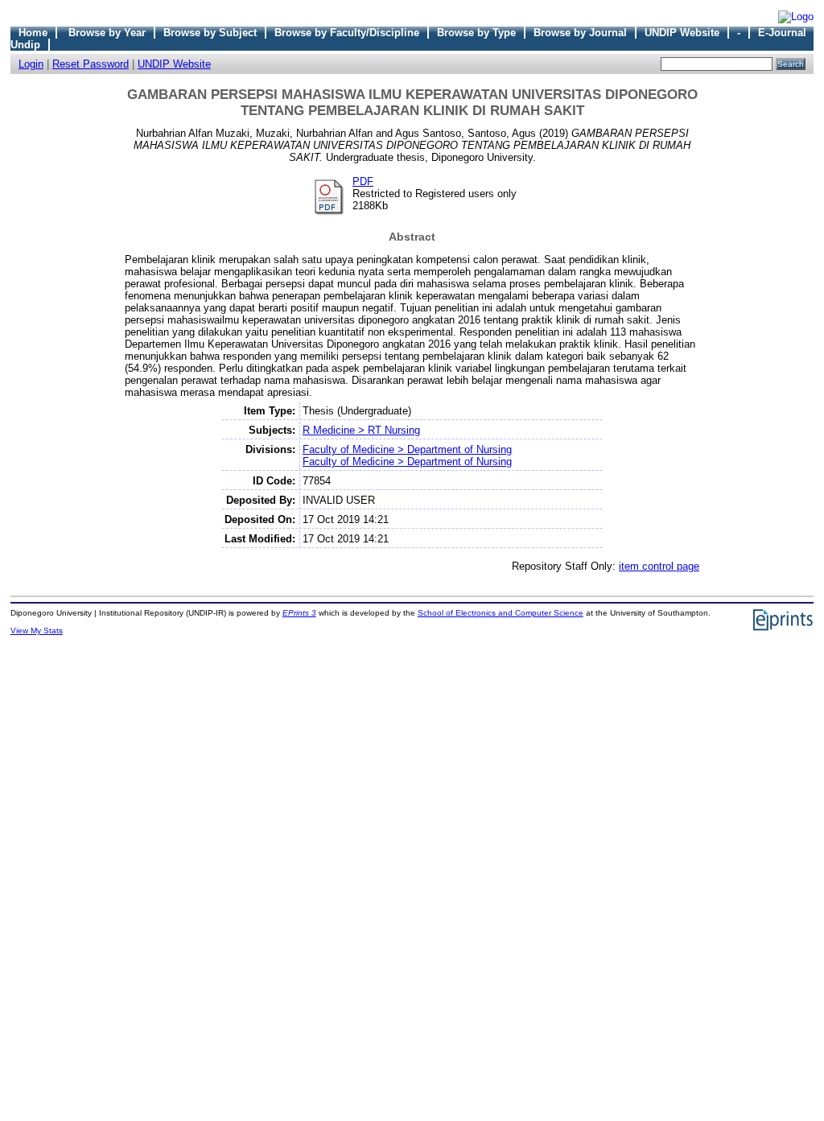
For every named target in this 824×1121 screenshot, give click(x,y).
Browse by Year (107, 33)
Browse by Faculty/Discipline (346, 33)
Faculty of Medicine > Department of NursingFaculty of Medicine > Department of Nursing (407, 455)
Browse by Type (476, 33)
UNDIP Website (682, 33)
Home (33, 33)
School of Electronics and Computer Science (500, 612)
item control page (659, 566)
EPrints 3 (299, 612)
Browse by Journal (580, 33)
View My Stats (36, 630)
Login (31, 64)
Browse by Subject (210, 33)
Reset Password (90, 64)
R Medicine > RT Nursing (361, 430)
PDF (362, 181)
